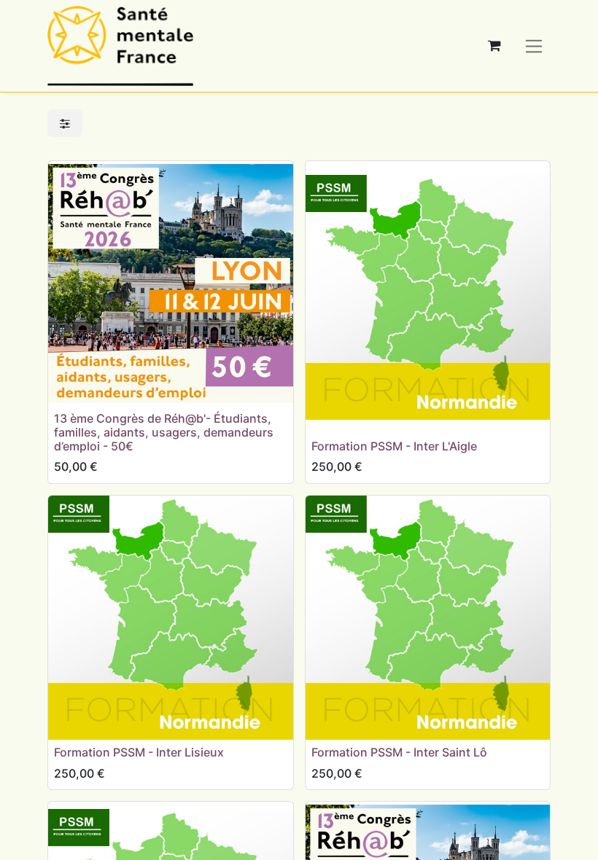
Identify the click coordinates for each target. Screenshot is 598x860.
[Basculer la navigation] (534, 45)
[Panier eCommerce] (494, 46)
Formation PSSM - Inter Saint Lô (399, 752)
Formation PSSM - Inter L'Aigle (394, 446)
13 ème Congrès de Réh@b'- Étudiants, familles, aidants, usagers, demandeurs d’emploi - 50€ (163, 432)
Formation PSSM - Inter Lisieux (139, 752)
